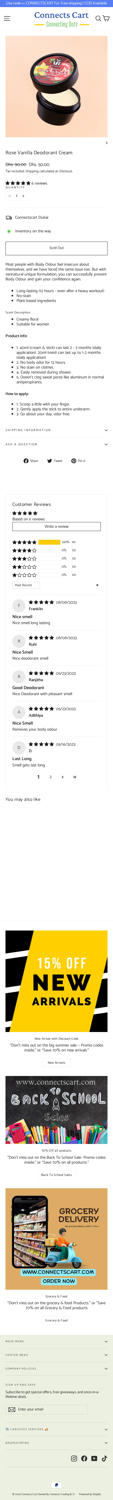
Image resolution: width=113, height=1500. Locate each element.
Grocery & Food (56, 1320)
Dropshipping (17, 1443)
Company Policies (20, 1368)
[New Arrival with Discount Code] (56, 981)
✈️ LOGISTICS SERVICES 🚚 (27, 1429)
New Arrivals (57, 1062)
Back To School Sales (56, 1175)
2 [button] (51, 777)
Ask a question (21, 444)
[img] (42, 602)
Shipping (32, 171)
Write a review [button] (57, 526)
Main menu (14, 1341)
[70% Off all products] (56, 1110)
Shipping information (28, 430)
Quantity (15, 187)
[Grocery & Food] (56, 1239)
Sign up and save (20, 1384)
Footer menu (17, 1355)
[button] (18, 183)
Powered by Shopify (90, 1494)
